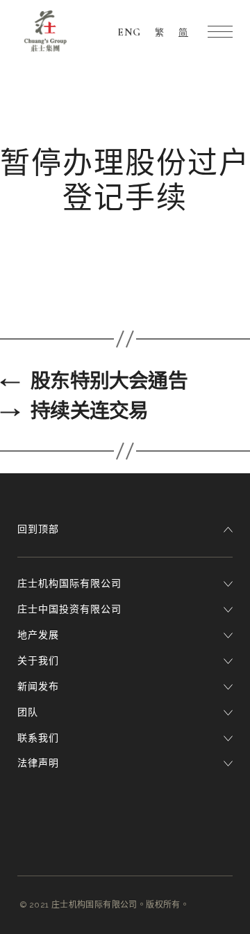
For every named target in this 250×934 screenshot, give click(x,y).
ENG (129, 32)
